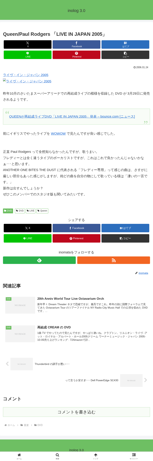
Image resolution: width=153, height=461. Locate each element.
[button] (125, 55)
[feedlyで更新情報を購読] (39, 260)
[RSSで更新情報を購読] (113, 260)
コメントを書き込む (76, 412)
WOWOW (58, 133)
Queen (43, 210)
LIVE (31, 210)
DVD (9, 210)
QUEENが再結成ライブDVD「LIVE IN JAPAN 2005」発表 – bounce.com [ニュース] (72, 116)
